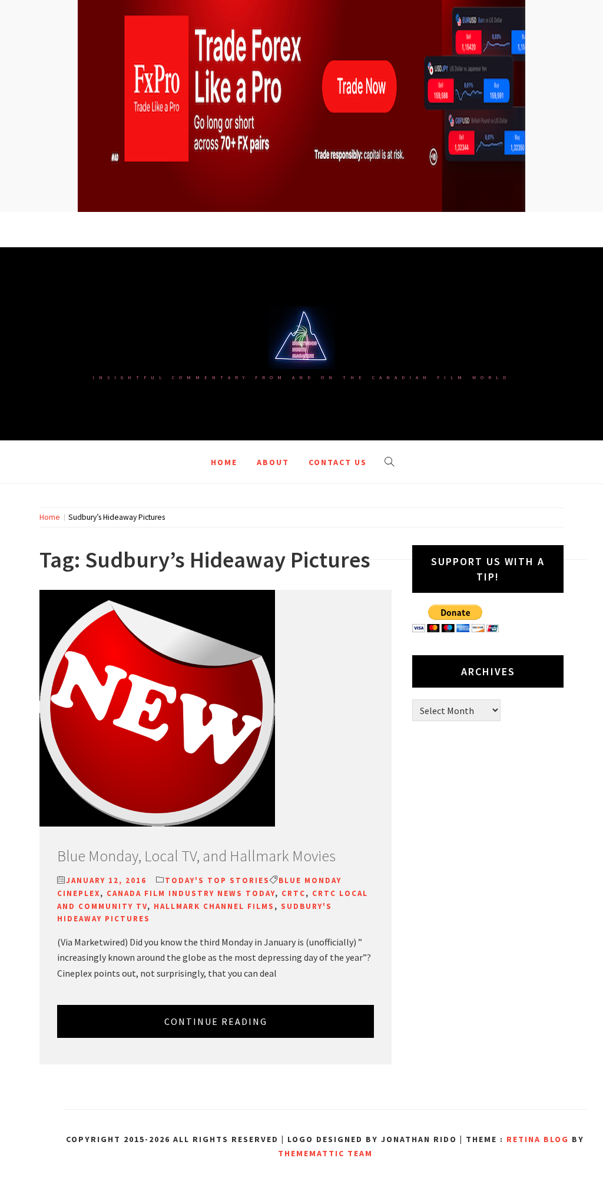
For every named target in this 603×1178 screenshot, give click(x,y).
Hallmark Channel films (214, 906)
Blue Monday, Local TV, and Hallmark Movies (196, 855)
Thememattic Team (325, 1153)
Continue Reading (215, 1021)
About (273, 462)
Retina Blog (537, 1139)
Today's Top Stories (217, 880)
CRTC (293, 893)
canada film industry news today (191, 893)
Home (224, 462)
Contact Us (338, 462)
